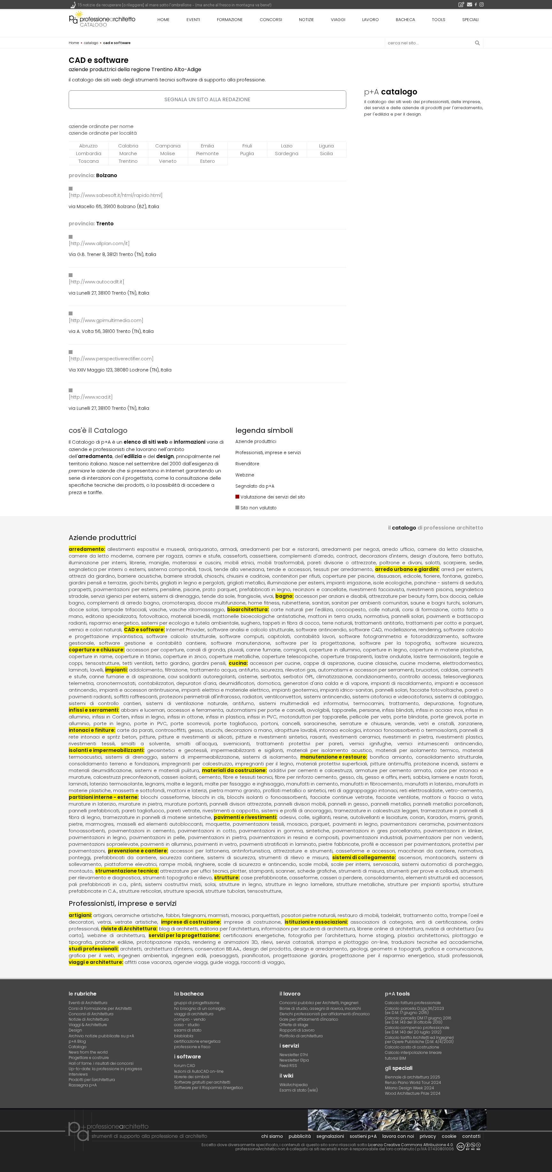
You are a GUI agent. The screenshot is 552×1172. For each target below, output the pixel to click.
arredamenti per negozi (350, 549)
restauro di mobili (358, 915)
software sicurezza (458, 643)
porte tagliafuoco (235, 723)
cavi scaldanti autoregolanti (201, 676)
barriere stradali (183, 576)
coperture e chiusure (96, 649)
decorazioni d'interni (384, 555)
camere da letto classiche (450, 549)
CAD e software (144, 629)
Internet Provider (185, 629)
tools (438, 20)
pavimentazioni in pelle (157, 837)
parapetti (80, 589)
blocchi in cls (208, 797)
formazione (230, 20)
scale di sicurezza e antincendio (257, 864)
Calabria (128, 145)
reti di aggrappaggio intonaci (362, 790)
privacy (428, 1136)
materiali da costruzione (233, 770)
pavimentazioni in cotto (207, 830)
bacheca (405, 20)
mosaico (297, 824)
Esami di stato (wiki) (299, 1090)
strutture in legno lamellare (299, 884)
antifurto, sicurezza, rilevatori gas (277, 669)
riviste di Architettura (128, 928)
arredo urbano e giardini (406, 569)
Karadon (437, 817)
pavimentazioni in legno (97, 837)
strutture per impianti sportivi (423, 884)
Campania (167, 145)
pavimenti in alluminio (166, 844)
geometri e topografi (395, 948)
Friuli (247, 145)
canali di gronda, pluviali (215, 649)
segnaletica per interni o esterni (107, 569)
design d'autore (429, 555)
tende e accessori (288, 569)
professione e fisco (192, 1046)
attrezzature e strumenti (303, 850)
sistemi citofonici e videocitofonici (392, 696)
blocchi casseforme (165, 797)
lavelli (96, 669)
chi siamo (272, 1136)
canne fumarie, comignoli (276, 649)
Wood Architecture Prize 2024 (413, 1093)
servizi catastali (294, 942)
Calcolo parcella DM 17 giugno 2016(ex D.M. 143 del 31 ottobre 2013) (418, 1020)
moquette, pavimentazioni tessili (245, 824)
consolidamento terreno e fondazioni (114, 763)
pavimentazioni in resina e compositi (294, 837)
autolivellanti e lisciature (378, 817)
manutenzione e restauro (333, 757)
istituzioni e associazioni (316, 922)
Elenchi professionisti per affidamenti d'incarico (325, 1014)
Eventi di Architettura (88, 1002)
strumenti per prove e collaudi (422, 871)
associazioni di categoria (381, 922)
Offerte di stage (294, 1024)
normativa (376, 616)
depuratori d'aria (196, 683)
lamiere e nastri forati (457, 777)
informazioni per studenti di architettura (308, 928)
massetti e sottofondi (139, 790)
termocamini (368, 703)
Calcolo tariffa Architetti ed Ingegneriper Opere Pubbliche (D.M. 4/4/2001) (419, 1039)
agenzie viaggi (190, 962)
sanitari (320, 602)
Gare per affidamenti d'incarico (309, 1019)
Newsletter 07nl (294, 1054)
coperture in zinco (184, 656)
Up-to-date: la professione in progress (105, 1068)
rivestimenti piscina (429, 589)
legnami (154, 783)
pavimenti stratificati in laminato (278, 844)
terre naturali (337, 623)
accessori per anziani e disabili (330, 596)
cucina (238, 663)
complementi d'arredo (307, 555)
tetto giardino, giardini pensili (191, 663)
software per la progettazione (315, 643)
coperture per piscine (348, 576)
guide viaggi (224, 962)
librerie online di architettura (390, 928)
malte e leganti (184, 783)
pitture (147, 736)
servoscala (386, 864)
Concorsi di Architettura (91, 1014)
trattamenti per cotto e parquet (444, 623)
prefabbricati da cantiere (125, 857)
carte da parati (135, 730)
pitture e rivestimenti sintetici (271, 736)
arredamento (86, 549)
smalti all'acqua (196, 743)
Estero (207, 161)
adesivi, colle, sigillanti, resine (313, 817)
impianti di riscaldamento (401, 683)
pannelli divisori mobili (300, 803)
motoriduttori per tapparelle (313, 716)
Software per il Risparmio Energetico (208, 1087)
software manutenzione (240, 643)
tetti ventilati (137, 663)
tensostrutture (102, 663)
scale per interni (350, 864)
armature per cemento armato (393, 770)
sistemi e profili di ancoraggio (296, 810)
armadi (228, 549)
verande (405, 723)
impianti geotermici (295, 690)
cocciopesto (351, 609)
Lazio (287, 145)
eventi (193, 20)
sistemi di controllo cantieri (105, 703)
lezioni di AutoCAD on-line (199, 1071)
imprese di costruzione (190, 922)
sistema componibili (172, 569)
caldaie (449, 669)
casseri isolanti (178, 777)
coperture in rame (90, 656)
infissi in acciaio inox (439, 710)
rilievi (266, 942)
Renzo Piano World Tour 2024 (413, 1082)
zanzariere (470, 723)
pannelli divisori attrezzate (241, 803)
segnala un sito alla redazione (207, 99)
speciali (470, 20)
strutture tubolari (225, 891)
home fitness (264, 602)
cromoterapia (178, 602)
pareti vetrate (183, 810)
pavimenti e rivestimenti (245, 817)
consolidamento (383, 877)
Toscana (89, 161)
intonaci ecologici (340, 730)
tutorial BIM (395, 1058)
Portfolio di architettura (301, 1036)
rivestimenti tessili (92, 743)
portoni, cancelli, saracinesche (298, 723)
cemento (210, 777)
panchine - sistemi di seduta (448, 582)
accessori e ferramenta (195, 710)
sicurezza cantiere (182, 857)
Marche (128, 153)
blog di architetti (178, 928)
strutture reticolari (140, 891)
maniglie (159, 562)
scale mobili (313, 864)
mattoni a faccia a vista (452, 797)
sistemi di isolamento (269, 757)
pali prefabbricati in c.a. (98, 884)
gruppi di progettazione (196, 1002)
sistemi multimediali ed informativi (303, 703)
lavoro (370, 20)
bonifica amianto (391, 757)
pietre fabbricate (338, 844)
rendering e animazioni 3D (225, 942)
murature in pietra (140, 803)
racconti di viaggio (262, 962)
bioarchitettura (247, 609)
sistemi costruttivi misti (173, 884)
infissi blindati (397, 710)
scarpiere (454, 562)
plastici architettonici (423, 935)
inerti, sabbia (414, 777)
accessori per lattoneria (199, 850)
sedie (475, 562)
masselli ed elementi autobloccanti (160, 824)
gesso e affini (381, 777)
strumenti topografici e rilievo (177, 877)
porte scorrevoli (190, 723)
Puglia (247, 153)
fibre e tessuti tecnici (247, 777)
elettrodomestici (462, 663)
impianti (115, 669)
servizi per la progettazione (184, 935)
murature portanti (186, 803)
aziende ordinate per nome (101, 126)
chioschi (214, 576)
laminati (78, 669)
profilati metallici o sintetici (294, 790)
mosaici (240, 915)
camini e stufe (203, 555)
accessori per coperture (155, 649)
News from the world (88, 1052)
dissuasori (389, 576)
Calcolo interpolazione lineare (413, 1052)
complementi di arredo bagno (123, 602)
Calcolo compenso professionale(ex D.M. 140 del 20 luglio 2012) (417, 1029)
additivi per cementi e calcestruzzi (310, 770)
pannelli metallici (390, 803)
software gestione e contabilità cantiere (152, 643)
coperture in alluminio (334, 649)
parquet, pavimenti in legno (344, 824)
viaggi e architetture (95, 962)
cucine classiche (377, 663)
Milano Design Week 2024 (409, 1088)
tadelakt (391, 915)
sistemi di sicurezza (231, 857)
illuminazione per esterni (295, 582)
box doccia (453, 596)
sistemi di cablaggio (458, 696)
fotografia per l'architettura (322, 935)
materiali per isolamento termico (417, 750)
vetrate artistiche (136, 922)
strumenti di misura (361, 871)
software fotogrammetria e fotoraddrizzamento (398, 636)
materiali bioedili (190, 616)
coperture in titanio (138, 656)
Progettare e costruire (89, 1057)
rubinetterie (296, 602)
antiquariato (202, 549)
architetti (131, 948)
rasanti (318, 736)
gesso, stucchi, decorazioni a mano (230, 730)
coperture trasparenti (346, 656)
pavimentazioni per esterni (125, 589)
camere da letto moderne (101, 555)
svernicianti (236, 743)
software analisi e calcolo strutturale (250, 629)
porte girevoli (446, 716)
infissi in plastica (225, 716)
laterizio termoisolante (116, 783)
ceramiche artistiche (138, 915)
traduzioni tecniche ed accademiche (436, 942)
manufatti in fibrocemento (371, 783)
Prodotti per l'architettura (92, 1079)
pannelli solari (407, 616)
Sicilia (326, 153)
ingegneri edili (189, 955)
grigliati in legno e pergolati (192, 582)
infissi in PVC (262, 716)
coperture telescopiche (290, 656)
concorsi (271, 20)
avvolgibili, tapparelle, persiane (343, 710)
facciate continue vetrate (341, 797)
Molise (167, 153)
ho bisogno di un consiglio (200, 1008)
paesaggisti (224, 955)
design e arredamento (320, 948)
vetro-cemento (463, 790)
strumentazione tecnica (126, 871)
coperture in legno (385, 649)
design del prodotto (267, 948)
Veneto (168, 161)
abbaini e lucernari (143, 710)
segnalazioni (330, 1136)
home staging (376, 935)
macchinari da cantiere (426, 850)
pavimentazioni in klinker (453, 830)
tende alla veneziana (239, 569)
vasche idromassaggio (196, 609)
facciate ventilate (397, 797)
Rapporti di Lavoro (297, 1030)
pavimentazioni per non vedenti (443, 837)
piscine (191, 589)
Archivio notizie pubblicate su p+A (101, 1036)
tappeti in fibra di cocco (291, 623)
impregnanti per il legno (264, 763)
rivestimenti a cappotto (231, 810)
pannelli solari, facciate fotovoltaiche (419, 690)
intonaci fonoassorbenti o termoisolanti (410, 730)
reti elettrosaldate (421, 790)
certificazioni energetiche (253, 935)
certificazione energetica (197, 1041)
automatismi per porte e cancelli (265, 710)
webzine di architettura (116, 935)
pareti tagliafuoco (143, 810)
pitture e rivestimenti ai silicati (195, 736)
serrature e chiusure (365, 723)
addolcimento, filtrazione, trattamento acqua (182, 669)
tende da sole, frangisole (231, 596)
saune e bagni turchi (435, 602)
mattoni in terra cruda (334, 616)
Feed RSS (288, 1065)
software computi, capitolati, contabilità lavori (277, 636)
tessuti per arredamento (342, 569)
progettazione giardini (300, 955)
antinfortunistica (251, 850)
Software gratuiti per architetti (202, 1082)
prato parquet (219, 589)
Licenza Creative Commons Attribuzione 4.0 (410, 1144)
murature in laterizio (92, 803)
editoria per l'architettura (229, 928)
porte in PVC (150, 723)
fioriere (432, 576)
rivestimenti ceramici (355, 736)
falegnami (194, 915)
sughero (250, 623)
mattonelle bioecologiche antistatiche (259, 616)
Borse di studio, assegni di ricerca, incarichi (320, 1008)
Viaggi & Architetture (88, 1024)
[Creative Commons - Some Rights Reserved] (468, 1147)
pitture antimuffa (390, 763)
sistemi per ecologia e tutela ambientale (190, 623)
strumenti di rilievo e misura (293, 857)
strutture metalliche (360, 884)
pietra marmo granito (235, 790)
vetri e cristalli (436, 723)
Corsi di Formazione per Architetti (100, 1008)
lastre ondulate (393, 656)
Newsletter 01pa (294, 1060)
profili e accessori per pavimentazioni (405, 844)
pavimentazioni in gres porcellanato (376, 830)
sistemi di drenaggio (175, 596)
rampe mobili (175, 864)
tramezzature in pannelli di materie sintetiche (157, 817)
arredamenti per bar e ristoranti (279, 549)
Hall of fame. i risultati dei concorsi (101, 1063)
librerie (137, 562)
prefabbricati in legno (264, 589)
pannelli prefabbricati (94, 810)
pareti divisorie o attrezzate (341, 562)
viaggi (338, 20)
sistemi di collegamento (363, 857)
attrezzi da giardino (92, 576)
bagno (283, 596)
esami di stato (188, 1030)
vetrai (104, 922)
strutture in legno (240, 884)
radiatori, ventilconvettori (271, 696)
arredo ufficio (398, 549)
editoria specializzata (111, 616)
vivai (268, 596)
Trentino (128, 161)
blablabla (183, 1036)
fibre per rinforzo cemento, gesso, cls (319, 777)
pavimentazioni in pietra (217, 837)
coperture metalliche (234, 656)
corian (417, 817)
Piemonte (207, 153)
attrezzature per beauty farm (403, 596)
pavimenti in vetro (215, 844)
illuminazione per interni (97, 562)
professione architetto (102, 18)
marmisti (218, 915)
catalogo (93, 24)
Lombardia (88, 153)
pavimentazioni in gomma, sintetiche (284, 830)
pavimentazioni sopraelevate (103, 844)
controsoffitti (170, 730)
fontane (451, 576)
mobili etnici (239, 562)
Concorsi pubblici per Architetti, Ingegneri (319, 1002)
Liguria (326, 145)
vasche (157, 609)
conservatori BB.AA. (217, 948)
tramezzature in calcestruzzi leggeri (376, 810)
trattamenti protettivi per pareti (299, 743)
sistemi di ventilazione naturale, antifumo (200, 703)
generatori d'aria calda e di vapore (325, 683)
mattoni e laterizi (187, 790)
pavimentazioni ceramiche (412, 824)
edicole (412, 576)
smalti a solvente (145, 743)
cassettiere (263, 555)
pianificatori (255, 955)
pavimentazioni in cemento (141, 830)
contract (346, 555)
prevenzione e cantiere (137, 850)
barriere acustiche (139, 576)
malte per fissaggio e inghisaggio (244, 783)
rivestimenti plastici (459, 736)
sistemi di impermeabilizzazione (200, 757)
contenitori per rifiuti (296, 576)
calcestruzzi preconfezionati (126, 777)
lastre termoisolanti (437, 656)
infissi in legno (148, 716)
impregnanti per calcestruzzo (197, 763)
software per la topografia (395, 643)
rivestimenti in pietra (408, 736)
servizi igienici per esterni (120, 596)
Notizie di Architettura (89, 1019)
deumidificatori (236, 683)
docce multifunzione (221, 602)
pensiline (170, 589)
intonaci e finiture (91, 730)
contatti (471, 1136)
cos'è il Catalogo (98, 430)
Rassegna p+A (83, 1085)
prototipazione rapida (163, 942)
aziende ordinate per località (103, 133)
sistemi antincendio (327, 696)
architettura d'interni (168, 948)
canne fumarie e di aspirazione (127, 676)
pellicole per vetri (370, 716)
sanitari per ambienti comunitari (370, 602)
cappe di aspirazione (329, 663)
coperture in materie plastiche (446, 649)
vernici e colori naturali (95, 629)
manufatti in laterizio (429, 783)
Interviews (78, 1074)
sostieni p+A (363, 1136)
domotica (268, 683)
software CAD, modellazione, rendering (395, 629)
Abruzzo (88, 145)
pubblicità (300, 1136)
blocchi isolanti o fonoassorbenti (267, 797)
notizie (306, 20)
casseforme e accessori (365, 850)
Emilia (207, 145)
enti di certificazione (441, 922)
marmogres (100, 824)
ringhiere (205, 864)
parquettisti (265, 915)
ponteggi (79, 857)
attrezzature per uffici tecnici (194, 871)
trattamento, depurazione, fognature (435, 703)
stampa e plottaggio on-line (352, 942)
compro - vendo (190, 1019)
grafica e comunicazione (452, 948)
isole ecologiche (392, 582)
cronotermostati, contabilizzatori (135, 683)
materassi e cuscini (196, 562)
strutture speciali (183, 891)
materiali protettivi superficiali (331, 763)
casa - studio (187, 1024)
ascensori (409, 857)
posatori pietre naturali (308, 915)
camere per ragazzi (159, 555)
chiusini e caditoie (248, 576)
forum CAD (184, 1065)
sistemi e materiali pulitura (167, 770)
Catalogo (78, 1046)
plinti (136, 884)
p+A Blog (77, 1041)
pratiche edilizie (114, 942)
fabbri (173, 915)
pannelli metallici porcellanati (447, 803)
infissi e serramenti (93, 710)
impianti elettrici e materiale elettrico (225, 690)
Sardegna (286, 153)
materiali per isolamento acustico (329, 750)
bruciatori (427, 669)
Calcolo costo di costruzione (412, 1047)
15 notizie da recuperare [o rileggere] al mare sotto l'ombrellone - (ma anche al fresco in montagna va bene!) (175, 5)
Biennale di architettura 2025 (412, 1077)
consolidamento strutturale (449, 757)
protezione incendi (436, 763)
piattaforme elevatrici (130, 864)
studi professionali (93, 948)
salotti (432, 562)
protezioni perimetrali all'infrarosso (199, 696)
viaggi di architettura (193, 1014)
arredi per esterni (461, 569)
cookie (449, 1136)
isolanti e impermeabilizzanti (106, 750)
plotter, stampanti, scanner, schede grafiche (283, 871)
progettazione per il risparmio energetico (382, 955)
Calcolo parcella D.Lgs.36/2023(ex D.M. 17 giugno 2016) (414, 1010)
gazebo (473, 576)
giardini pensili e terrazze (98, 582)
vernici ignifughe (370, 743)
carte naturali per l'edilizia (302, 609)
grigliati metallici (246, 582)
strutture (226, 877)
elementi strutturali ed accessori (444, 877)
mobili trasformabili (280, 562)
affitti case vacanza (148, 962)
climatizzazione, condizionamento (356, 676)
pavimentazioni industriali (372, 837)
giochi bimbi (143, 582)
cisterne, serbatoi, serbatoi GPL (275, 676)
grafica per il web (91, 955)
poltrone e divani (400, 562)
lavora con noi (398, 1136)
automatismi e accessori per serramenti (366, 669)
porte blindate (411, 716)
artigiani (80, 915)
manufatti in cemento (312, 783)
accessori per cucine (275, 663)
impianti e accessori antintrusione (139, 690)
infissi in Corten (110, 716)
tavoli (205, 569)
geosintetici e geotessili (177, 750)
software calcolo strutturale (180, 636)
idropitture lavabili (296, 730)
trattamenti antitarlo (379, 623)
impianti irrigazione (348, 582)
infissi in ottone (185, 716)
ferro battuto (466, 555)
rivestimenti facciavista (376, 589)
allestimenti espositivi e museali (146, 549)
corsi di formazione (425, 609)
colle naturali (384, 609)
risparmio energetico (114, 623)
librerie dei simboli (191, 1076)
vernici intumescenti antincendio (439, 743)
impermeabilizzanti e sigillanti (247, 750)
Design (75, 1030)
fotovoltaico (153, 616)
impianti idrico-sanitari (346, 690)
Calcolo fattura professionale (413, 1002)
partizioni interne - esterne (103, 797)
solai (210, 884)
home (163, 20)
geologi (359, 948)
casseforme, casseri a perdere (325, 877)
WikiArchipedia (294, 1084)
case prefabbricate (264, 877)
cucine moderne (420, 663)
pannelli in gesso (348, 803)
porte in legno (112, 723)
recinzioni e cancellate (319, 589)
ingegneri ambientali (143, 955)
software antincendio (321, 629)
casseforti (235, 555)
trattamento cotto (425, 915)
